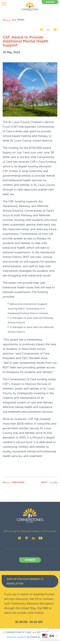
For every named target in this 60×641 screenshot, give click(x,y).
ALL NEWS (18, 20)
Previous (18, 482)
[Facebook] (41, 29)
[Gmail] (55, 29)
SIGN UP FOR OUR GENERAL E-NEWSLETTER (25, 581)
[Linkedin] (48, 29)
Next (44, 482)
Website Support (16, 637)
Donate (50, 2)
